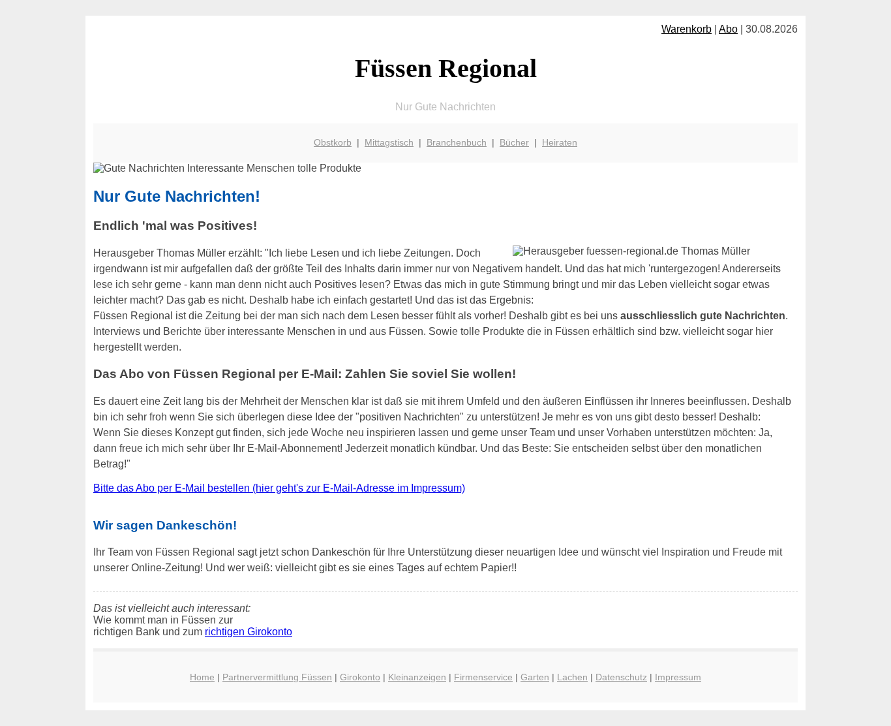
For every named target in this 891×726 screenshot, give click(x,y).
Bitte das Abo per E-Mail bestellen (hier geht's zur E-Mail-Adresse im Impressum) (279, 488)
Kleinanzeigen (417, 677)
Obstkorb (333, 142)
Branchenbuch (457, 142)
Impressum (678, 677)
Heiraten (559, 142)
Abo (728, 29)
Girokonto (360, 677)
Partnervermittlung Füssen (277, 677)
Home (202, 677)
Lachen (572, 677)
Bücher (514, 142)
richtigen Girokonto (248, 631)
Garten (535, 677)
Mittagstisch (389, 142)
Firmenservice (483, 677)
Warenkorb (686, 29)
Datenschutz (621, 677)
